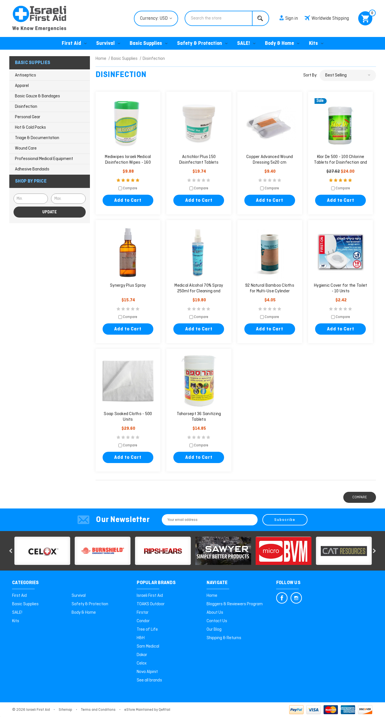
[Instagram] (296, 598)
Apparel (22, 86)
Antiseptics (25, 75)
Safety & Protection (199, 43)
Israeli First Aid (150, 595)
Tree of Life (147, 629)
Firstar (143, 612)
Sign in (291, 18)
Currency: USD (154, 18)
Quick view (128, 124)
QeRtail (164, 709)
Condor (143, 621)
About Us (215, 612)
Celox (142, 663)
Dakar (142, 655)
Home (212, 595)
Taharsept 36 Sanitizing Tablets (199, 416)
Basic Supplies (146, 43)
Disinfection (26, 106)
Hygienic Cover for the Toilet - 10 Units (340, 288)
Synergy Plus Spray (128, 285)
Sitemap (65, 709)
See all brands (149, 680)
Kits (313, 43)
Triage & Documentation (37, 138)
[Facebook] (281, 598)
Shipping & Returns (224, 638)
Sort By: (310, 75)
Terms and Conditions (98, 709)
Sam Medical (148, 646)
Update (49, 212)
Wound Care (26, 148)
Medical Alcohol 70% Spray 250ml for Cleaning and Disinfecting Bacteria (198, 291)
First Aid (71, 43)
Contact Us (217, 621)
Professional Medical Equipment (44, 159)
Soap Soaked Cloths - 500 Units (128, 416)
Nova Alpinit (147, 672)
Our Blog (214, 629)
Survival (105, 43)
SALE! (243, 43)
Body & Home (279, 43)
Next (374, 551)
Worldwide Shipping (330, 18)
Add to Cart (127, 200)
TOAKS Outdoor (151, 604)
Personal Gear (27, 117)
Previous (10, 551)
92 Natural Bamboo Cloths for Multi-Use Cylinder (269, 288)
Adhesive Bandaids (32, 169)
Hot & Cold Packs (30, 127)
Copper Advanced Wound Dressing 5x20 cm (269, 159)
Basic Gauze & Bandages (37, 96)
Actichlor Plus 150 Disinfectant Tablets (198, 159)
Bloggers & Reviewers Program (235, 604)
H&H (141, 638)
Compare (129, 189)
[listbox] (348, 75)
